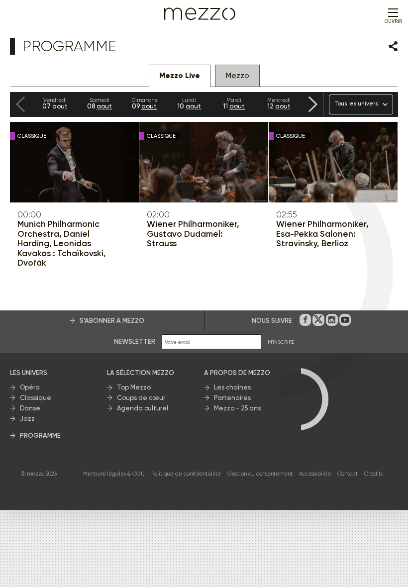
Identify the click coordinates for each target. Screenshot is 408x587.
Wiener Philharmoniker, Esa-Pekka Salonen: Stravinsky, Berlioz (322, 233)
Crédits (373, 474)
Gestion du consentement (260, 474)
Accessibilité (315, 474)
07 (55, 103)
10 (189, 103)
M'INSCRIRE (281, 342)
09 (144, 103)
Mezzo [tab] (237, 75)
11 (234, 103)
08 (99, 103)
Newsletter (134, 341)
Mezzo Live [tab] (179, 75)
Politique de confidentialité (186, 474)
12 (279, 103)
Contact (347, 474)
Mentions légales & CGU (114, 474)
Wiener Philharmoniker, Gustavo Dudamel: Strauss (193, 233)
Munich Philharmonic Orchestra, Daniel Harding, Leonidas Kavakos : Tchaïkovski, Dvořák (61, 243)
